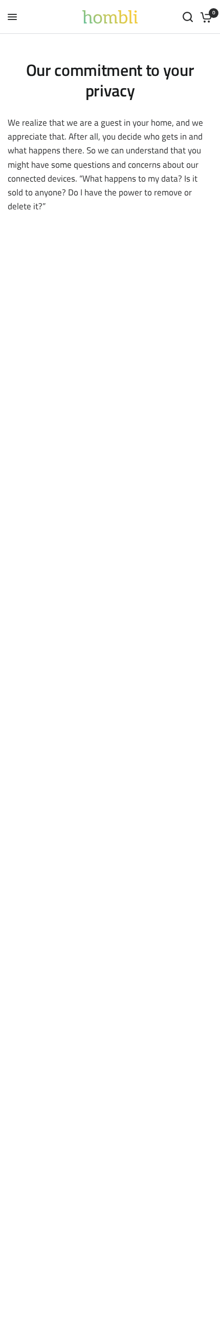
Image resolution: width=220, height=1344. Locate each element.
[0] (204, 17)
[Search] (187, 17)
